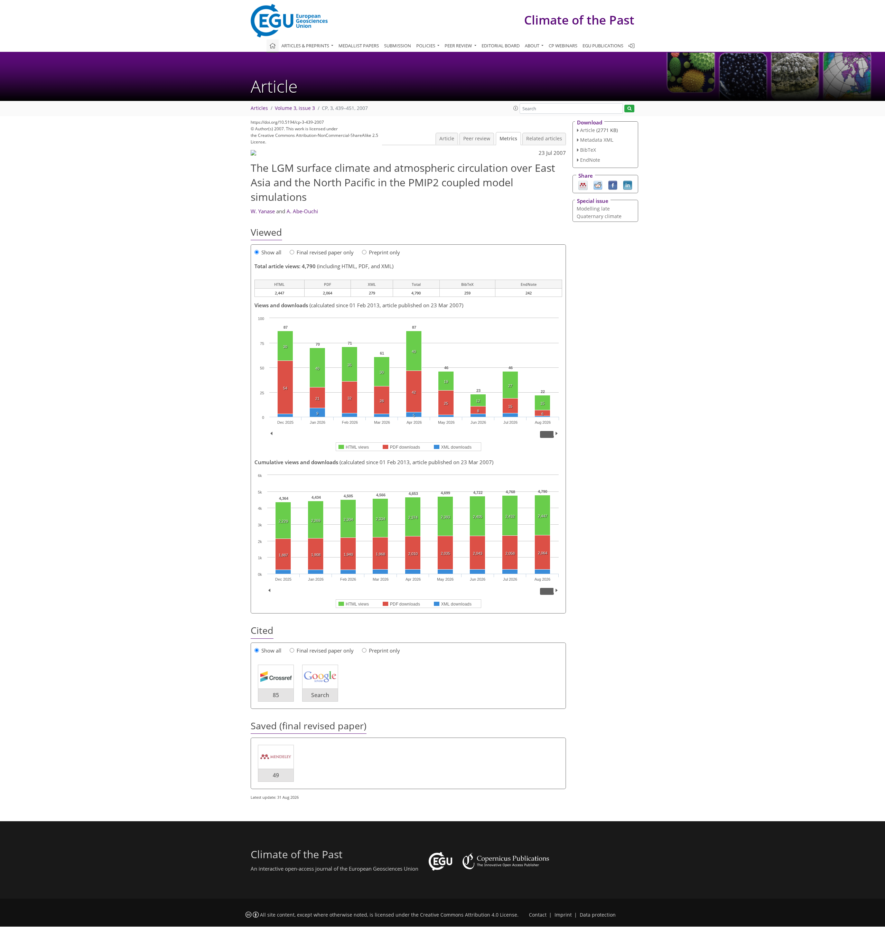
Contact (538, 915)
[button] (515, 108)
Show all (271, 252)
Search (320, 695)
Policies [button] (426, 46)
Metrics (508, 138)
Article (446, 138)
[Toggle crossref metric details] (276, 676)
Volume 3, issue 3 (295, 108)
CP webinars (563, 46)
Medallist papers (358, 46)
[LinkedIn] (627, 184)
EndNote (590, 160)
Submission (397, 46)
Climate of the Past (579, 20)
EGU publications (603, 46)
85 (276, 695)
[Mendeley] (583, 184)
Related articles (544, 138)
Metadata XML (596, 140)
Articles (259, 108)
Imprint (563, 915)
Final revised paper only (325, 252)
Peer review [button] (459, 46)
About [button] (532, 46)
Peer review (476, 138)
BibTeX (588, 150)
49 (276, 775)
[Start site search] (629, 109)
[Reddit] (598, 184)
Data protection (598, 915)
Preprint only (384, 252)
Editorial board (501, 46)
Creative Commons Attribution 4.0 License (468, 915)
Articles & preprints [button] (305, 46)
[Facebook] (612, 184)
